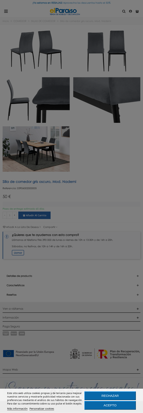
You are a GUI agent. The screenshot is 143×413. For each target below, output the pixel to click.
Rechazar (110, 396)
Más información (17, 408)
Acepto (110, 405)
